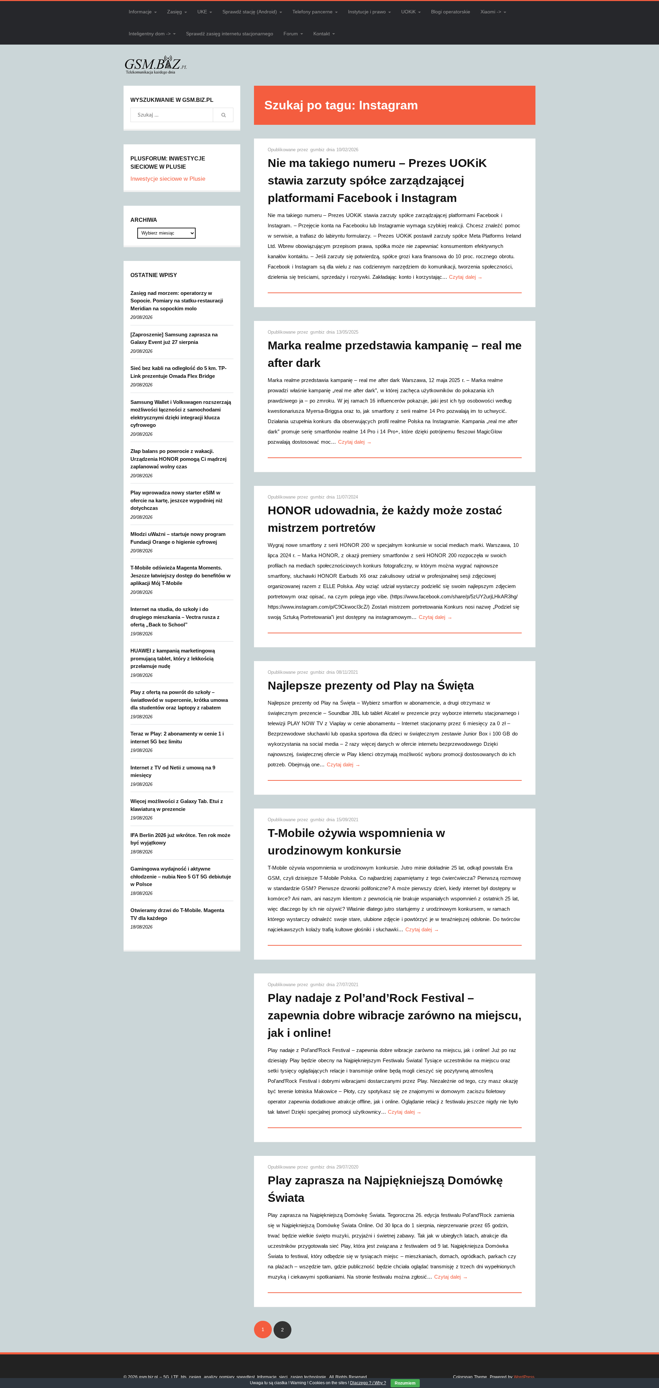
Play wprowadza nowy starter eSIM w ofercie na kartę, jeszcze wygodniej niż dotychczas (176, 500)
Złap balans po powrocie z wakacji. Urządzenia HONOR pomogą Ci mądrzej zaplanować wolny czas (178, 458)
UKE (202, 11)
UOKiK (408, 11)
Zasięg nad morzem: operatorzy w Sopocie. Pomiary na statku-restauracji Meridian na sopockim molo (176, 300)
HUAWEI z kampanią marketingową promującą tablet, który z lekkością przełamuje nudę (172, 658)
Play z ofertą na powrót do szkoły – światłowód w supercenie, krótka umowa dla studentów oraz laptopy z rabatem (179, 699)
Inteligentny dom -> (150, 33)
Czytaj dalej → (466, 277)
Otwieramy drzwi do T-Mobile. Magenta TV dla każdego (177, 914)
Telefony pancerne (312, 11)
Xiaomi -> (491, 11)
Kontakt (321, 33)
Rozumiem (405, 1383)
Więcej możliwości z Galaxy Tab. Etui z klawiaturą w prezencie (176, 805)
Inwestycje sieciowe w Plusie (167, 179)
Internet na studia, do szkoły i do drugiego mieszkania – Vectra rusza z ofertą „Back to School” (175, 616)
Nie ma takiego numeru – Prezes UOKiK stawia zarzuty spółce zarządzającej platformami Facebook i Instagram (377, 180)
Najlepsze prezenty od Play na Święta (371, 685)
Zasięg (174, 11)
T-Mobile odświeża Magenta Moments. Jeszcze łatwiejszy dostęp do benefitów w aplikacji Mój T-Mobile (180, 575)
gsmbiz (318, 149)
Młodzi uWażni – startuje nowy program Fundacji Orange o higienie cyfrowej (178, 538)
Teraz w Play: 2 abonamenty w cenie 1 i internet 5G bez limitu (177, 737)
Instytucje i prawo (367, 11)
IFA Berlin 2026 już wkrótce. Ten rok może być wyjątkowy (180, 839)
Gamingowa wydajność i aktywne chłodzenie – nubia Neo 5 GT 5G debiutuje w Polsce (180, 876)
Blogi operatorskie (450, 11)
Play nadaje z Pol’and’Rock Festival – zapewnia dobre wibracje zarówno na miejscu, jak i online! (394, 1015)
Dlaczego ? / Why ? (368, 1382)
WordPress (524, 1377)
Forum (291, 33)
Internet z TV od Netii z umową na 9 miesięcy (172, 771)
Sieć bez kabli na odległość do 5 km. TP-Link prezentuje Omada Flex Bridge (178, 372)
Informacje (140, 11)
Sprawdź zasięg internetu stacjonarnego (229, 33)
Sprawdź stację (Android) (249, 11)
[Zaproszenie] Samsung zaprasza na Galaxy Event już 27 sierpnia (174, 338)
